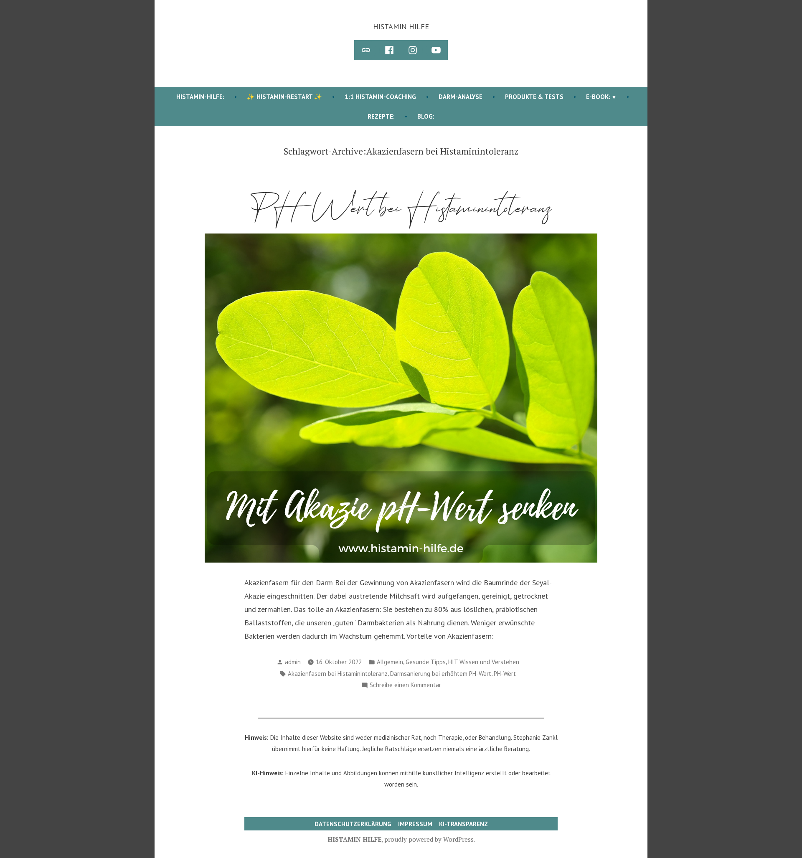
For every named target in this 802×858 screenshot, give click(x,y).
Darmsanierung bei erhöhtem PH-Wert (440, 674)
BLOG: (425, 116)
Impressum (415, 824)
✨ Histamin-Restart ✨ (284, 97)
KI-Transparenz (463, 824)
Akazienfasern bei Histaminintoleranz (338, 674)
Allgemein (390, 662)
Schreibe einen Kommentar (405, 685)
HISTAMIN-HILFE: (200, 97)
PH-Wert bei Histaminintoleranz (401, 208)
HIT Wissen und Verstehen (483, 662)
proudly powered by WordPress (429, 839)
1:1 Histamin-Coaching (380, 97)
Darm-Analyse (460, 97)
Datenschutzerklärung (353, 824)
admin (293, 662)
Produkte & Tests (534, 97)
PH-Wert (505, 674)
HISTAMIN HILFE (401, 26)
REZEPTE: (381, 116)
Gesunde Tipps (426, 662)
